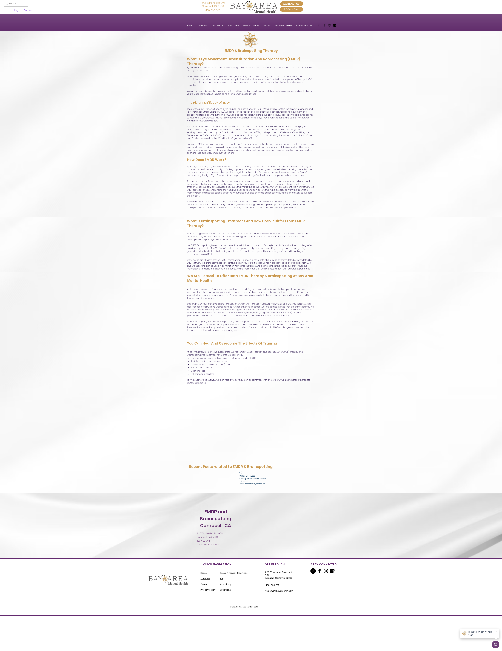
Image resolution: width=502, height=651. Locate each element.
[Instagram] (329, 25)
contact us (200, 382)
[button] (204, 25)
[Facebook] (324, 25)
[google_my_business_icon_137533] (334, 25)
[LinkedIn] (319, 25)
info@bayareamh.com (208, 544)
